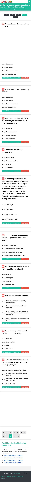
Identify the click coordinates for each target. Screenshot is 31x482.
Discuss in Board (16, 77)
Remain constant (11, 71)
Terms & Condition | (11, 476)
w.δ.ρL (9, 209)
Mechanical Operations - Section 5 (13, 462)
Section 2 (12, 14)
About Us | (3, 476)
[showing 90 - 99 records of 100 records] (3, 432)
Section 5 (16, 17)
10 (14, 436)
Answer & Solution (7, 77)
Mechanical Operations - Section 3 (13, 460)
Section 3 (18, 14)
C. (3, 71)
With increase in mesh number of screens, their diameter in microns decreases (17, 313)
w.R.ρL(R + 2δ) (12, 219)
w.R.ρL (10, 204)
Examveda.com (16, 473)
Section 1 (7, 14)
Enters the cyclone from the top (17, 370)
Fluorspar (9, 278)
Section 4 (24, 14)
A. (3, 64)
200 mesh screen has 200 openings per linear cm (17, 319)
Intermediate (10, 342)
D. (3, 74)
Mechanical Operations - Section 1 (13, 455)
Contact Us (3, 478)
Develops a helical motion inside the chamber (17, 379)
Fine (7, 345)
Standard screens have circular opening (16, 307)
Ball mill (9, 164)
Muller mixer (10, 139)
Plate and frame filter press (15, 255)
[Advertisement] (15, 46)
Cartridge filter (11, 245)
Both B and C (10, 384)
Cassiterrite (10, 284)
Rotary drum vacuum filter (15, 249)
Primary (9, 339)
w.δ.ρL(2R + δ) (11, 214)
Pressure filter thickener (14, 252)
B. (3, 67)
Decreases (9, 67)
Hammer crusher (12, 161)
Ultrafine (9, 349)
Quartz (8, 281)
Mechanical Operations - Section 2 (13, 458)
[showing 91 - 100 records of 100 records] (18, 436)
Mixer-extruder (11, 132)
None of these (11, 74)
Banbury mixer (11, 135)
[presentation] (6, 204)
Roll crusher (10, 157)
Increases (9, 64)
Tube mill (9, 168)
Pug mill (9, 128)
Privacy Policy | (20, 476)
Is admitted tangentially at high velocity (16, 374)
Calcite (8, 274)
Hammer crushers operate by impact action (16, 301)
